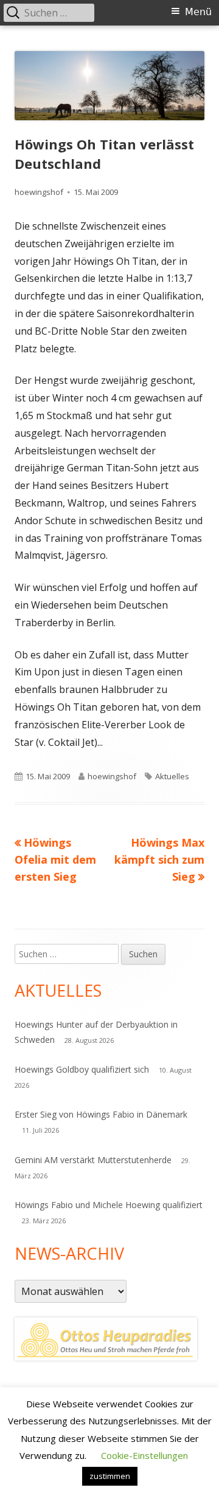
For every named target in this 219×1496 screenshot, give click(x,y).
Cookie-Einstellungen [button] (144, 1455)
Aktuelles (172, 776)
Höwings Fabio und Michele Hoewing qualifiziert (109, 1205)
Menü (198, 12)
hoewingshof (39, 191)
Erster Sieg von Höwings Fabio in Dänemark (101, 1114)
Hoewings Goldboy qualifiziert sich (82, 1069)
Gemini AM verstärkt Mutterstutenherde (93, 1160)
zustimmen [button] (109, 1475)
